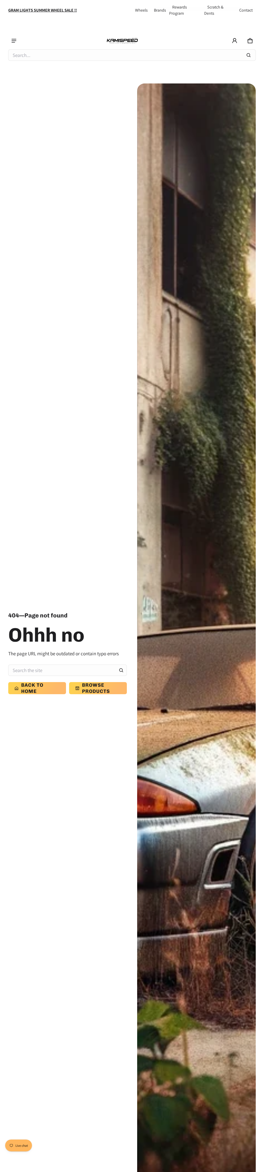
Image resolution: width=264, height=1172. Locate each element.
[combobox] (132, 55)
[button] (250, 40)
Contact (246, 10)
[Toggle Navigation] (14, 40)
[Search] (121, 670)
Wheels (141, 10)
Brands (160, 10)
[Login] (234, 40)
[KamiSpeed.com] (122, 41)
